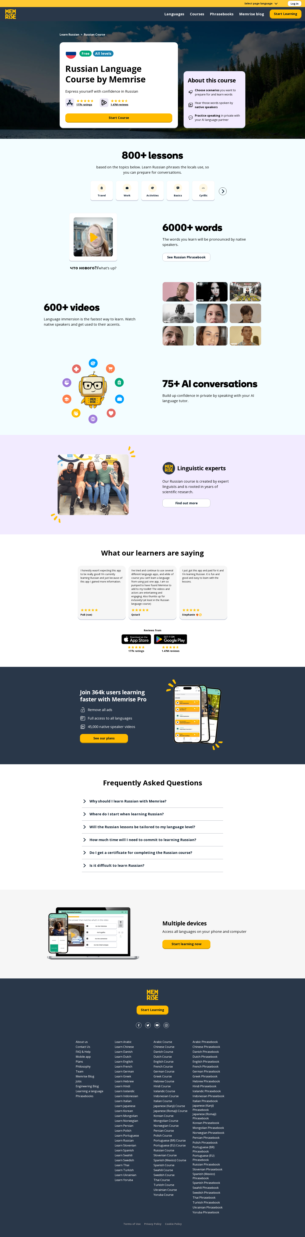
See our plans (104, 738)
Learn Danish (124, 1052)
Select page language (258, 3)
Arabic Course (163, 1042)
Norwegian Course (166, 1126)
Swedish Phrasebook (206, 1193)
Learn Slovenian (125, 1145)
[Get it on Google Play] (170, 639)
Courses (197, 14)
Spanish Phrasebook (206, 1183)
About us (82, 1042)
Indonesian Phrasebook (208, 1096)
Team (79, 1071)
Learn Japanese (125, 1106)
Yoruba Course (164, 1195)
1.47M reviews (171, 651)
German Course (164, 1071)
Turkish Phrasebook (206, 1202)
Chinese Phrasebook (206, 1047)
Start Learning (285, 14)
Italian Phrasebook (205, 1101)
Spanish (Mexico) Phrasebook (204, 1176)
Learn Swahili (123, 1155)
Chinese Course (164, 1047)
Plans (79, 1062)
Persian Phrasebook (206, 1138)
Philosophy (83, 1066)
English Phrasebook (206, 1062)
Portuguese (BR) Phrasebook (203, 1149)
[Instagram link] (166, 1025)
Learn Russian (69, 34)
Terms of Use (132, 1224)
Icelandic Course (164, 1091)
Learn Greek (123, 1076)
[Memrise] (11, 14)
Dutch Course (163, 1057)
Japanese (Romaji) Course (170, 1111)
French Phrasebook (206, 1066)
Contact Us (83, 1047)
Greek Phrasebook (205, 1076)
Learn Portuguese (127, 1135)
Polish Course (163, 1135)
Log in (294, 3)
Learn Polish (123, 1131)
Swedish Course (164, 1175)
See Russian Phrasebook (186, 257)
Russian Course (164, 1150)
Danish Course (163, 1052)
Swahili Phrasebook (206, 1188)
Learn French (123, 1066)
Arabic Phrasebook (205, 1042)
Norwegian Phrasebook (208, 1133)
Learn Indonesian (126, 1096)
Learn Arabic (123, 1042)
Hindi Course (162, 1086)
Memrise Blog (85, 1076)
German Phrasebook (206, 1071)
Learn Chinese (124, 1047)
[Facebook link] (139, 1025)
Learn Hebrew (124, 1081)
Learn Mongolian (126, 1116)
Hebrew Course (164, 1081)
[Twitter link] (148, 1025)
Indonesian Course (166, 1096)
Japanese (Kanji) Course (169, 1106)
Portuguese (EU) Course (170, 1145)
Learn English (124, 1062)
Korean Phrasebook (206, 1123)
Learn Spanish (124, 1150)
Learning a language (89, 1091)
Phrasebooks (222, 14)
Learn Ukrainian (125, 1175)
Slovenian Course (165, 1155)
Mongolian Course (166, 1121)
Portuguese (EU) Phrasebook (203, 1158)
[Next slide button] (223, 191)
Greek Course (163, 1076)
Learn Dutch (123, 1057)
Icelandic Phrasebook (207, 1091)
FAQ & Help (83, 1052)
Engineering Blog (87, 1086)
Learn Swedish (124, 1160)
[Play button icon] (93, 237)
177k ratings (136, 651)
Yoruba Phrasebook (206, 1212)
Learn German (124, 1071)
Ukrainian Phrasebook (208, 1207)
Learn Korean (124, 1111)
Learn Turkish (124, 1170)
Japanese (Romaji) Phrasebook (204, 1116)
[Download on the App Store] (136, 639)
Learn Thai (122, 1165)
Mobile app (83, 1057)
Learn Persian (124, 1126)
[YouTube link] (157, 1025)
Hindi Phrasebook (204, 1086)
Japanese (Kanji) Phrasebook (203, 1108)
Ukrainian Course (165, 1190)
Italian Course (163, 1101)
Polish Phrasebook (205, 1143)
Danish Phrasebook (206, 1052)
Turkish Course (164, 1185)
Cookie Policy (173, 1224)
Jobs (79, 1081)
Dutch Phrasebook (205, 1057)
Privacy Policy (153, 1224)
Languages (174, 14)
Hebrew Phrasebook (206, 1081)
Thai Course (162, 1180)
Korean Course (164, 1116)
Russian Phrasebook (206, 1164)
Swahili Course (163, 1170)
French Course (163, 1066)
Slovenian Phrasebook (207, 1169)
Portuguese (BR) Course (170, 1140)
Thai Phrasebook (204, 1197)
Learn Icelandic (124, 1091)
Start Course (119, 118)
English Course (164, 1062)
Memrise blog (251, 14)
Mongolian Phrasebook (208, 1128)
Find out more (186, 503)
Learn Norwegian (126, 1121)
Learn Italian (123, 1101)
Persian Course (164, 1131)
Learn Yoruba (124, 1180)
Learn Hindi (122, 1086)
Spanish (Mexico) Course (170, 1160)
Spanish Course (164, 1165)
